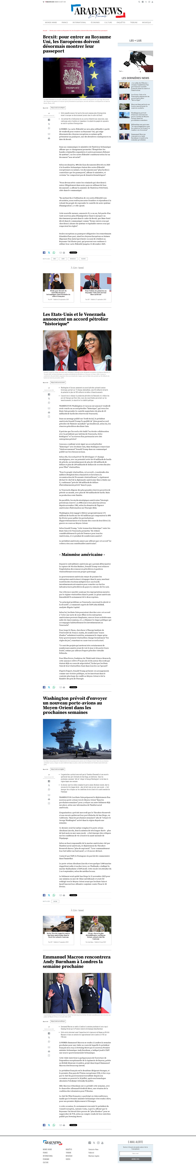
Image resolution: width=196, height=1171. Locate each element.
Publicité (91, 1152)
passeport (83, 258)
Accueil (45, 30)
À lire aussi (77, 267)
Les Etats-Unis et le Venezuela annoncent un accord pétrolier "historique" (75, 319)
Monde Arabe (51, 22)
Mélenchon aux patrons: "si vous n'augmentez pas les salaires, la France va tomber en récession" (140, 127)
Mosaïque (146, 22)
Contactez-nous (93, 1149)
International (79, 22)
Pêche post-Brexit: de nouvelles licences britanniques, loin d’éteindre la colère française (58, 293)
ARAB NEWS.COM (50, 2)
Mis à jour (70, 917)
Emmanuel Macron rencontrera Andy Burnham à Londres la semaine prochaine (77, 961)
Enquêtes (121, 22)
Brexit (54, 258)
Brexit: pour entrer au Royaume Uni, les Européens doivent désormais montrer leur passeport (78, 30)
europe (63, 258)
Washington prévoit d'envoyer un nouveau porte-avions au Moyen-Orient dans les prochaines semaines (75, 705)
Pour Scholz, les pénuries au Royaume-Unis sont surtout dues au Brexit (95, 293)
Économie (95, 22)
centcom (55, 901)
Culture (108, 22)
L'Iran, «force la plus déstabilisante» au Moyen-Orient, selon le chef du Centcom (96, 936)
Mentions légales (94, 1156)
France (65, 22)
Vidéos (68, 1159)
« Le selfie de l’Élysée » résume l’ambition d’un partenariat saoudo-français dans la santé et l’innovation (140, 86)
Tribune (133, 22)
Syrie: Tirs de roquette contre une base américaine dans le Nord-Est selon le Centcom (58, 935)
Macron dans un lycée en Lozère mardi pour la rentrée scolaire (140, 106)
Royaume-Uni (73, 258)
